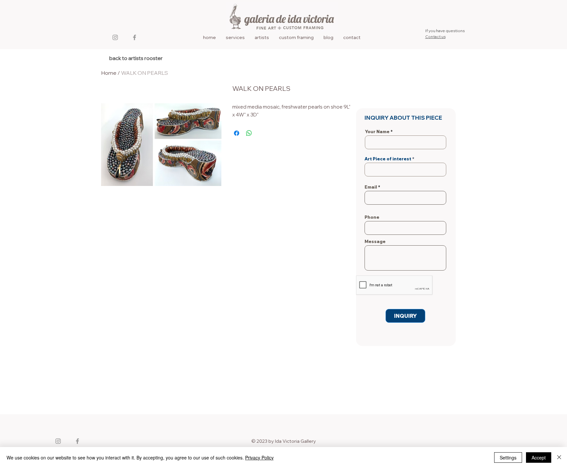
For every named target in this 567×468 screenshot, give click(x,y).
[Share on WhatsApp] (249, 133)
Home (108, 73)
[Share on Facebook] (237, 133)
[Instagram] (115, 37)
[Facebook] (134, 37)
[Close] (559, 457)
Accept (539, 457)
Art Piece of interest (388, 159)
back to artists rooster (136, 58)
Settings (508, 457)
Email (371, 187)
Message (375, 241)
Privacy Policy (259, 457)
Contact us (435, 36)
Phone (372, 217)
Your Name (377, 132)
